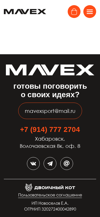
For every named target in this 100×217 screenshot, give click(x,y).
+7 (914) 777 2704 (50, 129)
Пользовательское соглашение (50, 194)
